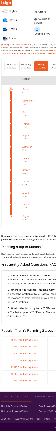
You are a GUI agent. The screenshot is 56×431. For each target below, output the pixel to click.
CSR (38, 419)
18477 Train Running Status (24, 339)
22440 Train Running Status (24, 367)
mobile (47, 419)
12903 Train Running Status (24, 374)
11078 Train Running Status (24, 380)
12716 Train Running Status (24, 360)
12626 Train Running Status (24, 346)
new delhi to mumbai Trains (14, 406)
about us (5, 419)
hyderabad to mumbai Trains (14, 411)
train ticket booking (14, 53)
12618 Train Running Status (24, 353)
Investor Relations (23, 419)
